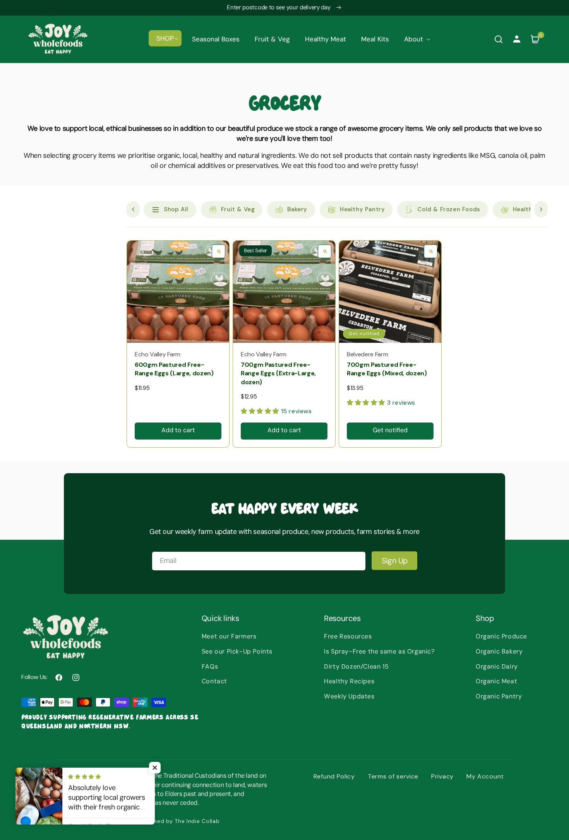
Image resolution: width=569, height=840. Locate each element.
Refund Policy (334, 776)
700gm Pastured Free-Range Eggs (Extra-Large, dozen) (278, 373)
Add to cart (178, 430)
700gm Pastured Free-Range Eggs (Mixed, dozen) (387, 369)
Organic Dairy (497, 666)
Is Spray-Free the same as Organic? (379, 651)
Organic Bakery (499, 651)
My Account (485, 776)
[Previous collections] (133, 209)
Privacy (442, 776)
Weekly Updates (349, 696)
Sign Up (395, 561)
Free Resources (348, 636)
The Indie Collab (197, 821)
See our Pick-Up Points (237, 651)
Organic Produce (501, 636)
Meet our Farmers (229, 636)
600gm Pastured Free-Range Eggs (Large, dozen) (174, 369)
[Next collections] (541, 209)
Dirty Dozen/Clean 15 (356, 666)
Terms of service (393, 776)
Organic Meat (496, 681)
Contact (214, 681)
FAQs (210, 666)
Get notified (390, 430)
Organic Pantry (499, 696)
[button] (165, 38)
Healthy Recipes (349, 681)
